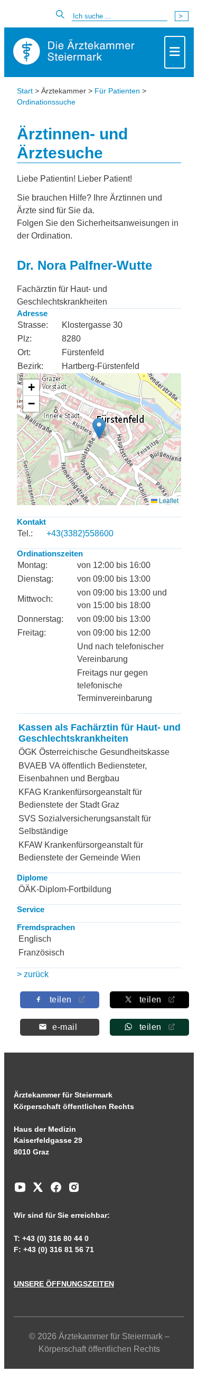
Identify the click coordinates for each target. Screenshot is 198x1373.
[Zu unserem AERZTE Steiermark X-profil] (35, 1191)
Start (25, 91)
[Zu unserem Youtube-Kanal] (20, 1191)
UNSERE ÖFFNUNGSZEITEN (64, 1284)
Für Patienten (117, 91)
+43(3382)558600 (80, 533)
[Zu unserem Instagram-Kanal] (71, 1191)
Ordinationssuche (46, 102)
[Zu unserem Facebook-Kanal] (53, 1191)
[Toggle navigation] (174, 52)
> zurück (33, 974)
